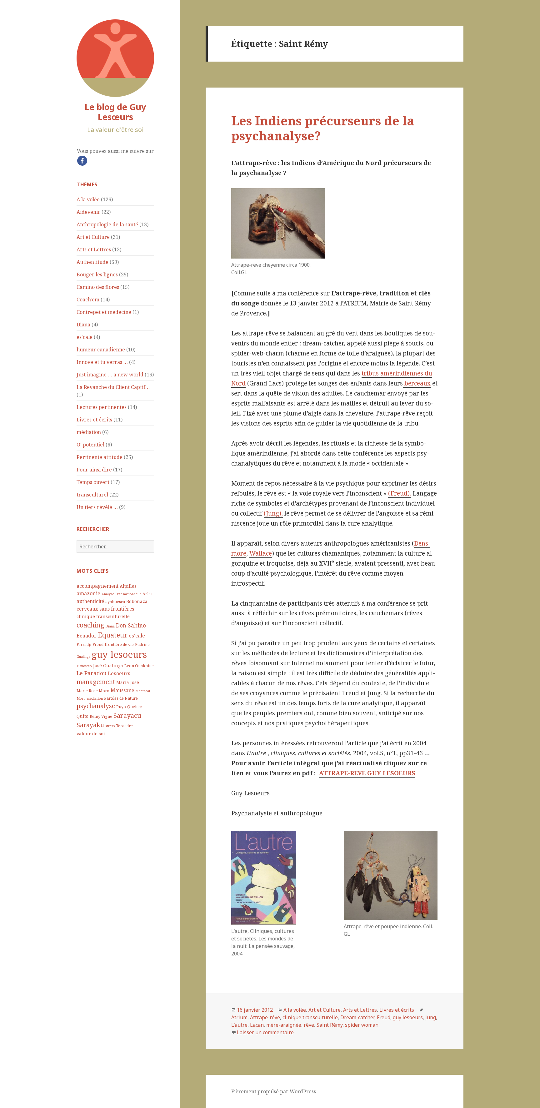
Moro (81, 698)
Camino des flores (98, 287)
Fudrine (142, 644)
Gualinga (83, 656)
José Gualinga (108, 665)
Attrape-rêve (265, 1017)
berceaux (417, 383)
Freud (97, 644)
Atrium (239, 1017)
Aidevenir (88, 212)
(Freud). (399, 493)
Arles (147, 594)
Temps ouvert (93, 482)
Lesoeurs (119, 673)
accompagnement (97, 585)
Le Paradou (92, 673)
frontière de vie (119, 644)
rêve (309, 1024)
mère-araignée (283, 1024)
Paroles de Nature (121, 698)
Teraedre (124, 725)
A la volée (88, 199)
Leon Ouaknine (139, 665)
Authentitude (92, 262)
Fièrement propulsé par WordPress (273, 1091)
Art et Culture (93, 237)
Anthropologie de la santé (107, 224)
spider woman (361, 1024)
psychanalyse (96, 706)
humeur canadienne (101, 349)
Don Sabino (131, 625)
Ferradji (84, 644)
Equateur (113, 634)
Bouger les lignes (97, 274)
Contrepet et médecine (104, 312)
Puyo (121, 706)
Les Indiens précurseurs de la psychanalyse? (322, 128)
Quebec (134, 706)
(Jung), (273, 513)
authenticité (90, 601)
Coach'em (88, 299)
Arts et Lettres (94, 249)
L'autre (239, 1024)
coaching (90, 624)
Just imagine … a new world (110, 374)
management (96, 681)
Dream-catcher (357, 1017)
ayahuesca (115, 601)
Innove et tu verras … (102, 362)
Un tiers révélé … (97, 507)
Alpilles (128, 586)
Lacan (257, 1024)
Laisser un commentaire (265, 1032)
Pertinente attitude (99, 457)
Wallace (260, 553)
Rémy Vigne (101, 716)
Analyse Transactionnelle (121, 594)
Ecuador (87, 635)
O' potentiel (90, 444)
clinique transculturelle (103, 616)
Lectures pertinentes (102, 407)
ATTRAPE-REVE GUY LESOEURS (367, 773)
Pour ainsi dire (94, 469)
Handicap (84, 666)
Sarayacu (127, 715)
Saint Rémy (329, 1024)
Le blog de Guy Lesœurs (115, 112)
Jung (430, 1017)
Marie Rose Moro (93, 690)
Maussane (122, 690)
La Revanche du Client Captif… (113, 387)
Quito (82, 716)
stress (110, 726)
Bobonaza (137, 601)
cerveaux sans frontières (105, 608)
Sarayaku (90, 725)
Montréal (142, 691)
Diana (83, 324)
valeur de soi (91, 734)
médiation (89, 432)
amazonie (88, 593)
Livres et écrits (94, 419)
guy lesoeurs (119, 654)
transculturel (92, 494)
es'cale (84, 337)
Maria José (127, 682)
